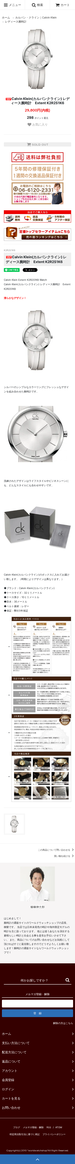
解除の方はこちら (63, 1023)
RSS (49, 1127)
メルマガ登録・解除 (33, 1127)
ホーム (6, 17)
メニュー (14, 5)
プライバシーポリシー (54, 1134)
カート (65, 5)
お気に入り (39, 124)
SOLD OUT (39, 144)
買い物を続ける (62, 856)
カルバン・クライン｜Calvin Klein (36, 17)
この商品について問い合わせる (54, 849)
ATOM (58, 1127)
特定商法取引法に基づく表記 (25, 1134)
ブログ (16, 1127)
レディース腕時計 (16, 21)
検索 (39, 5)
